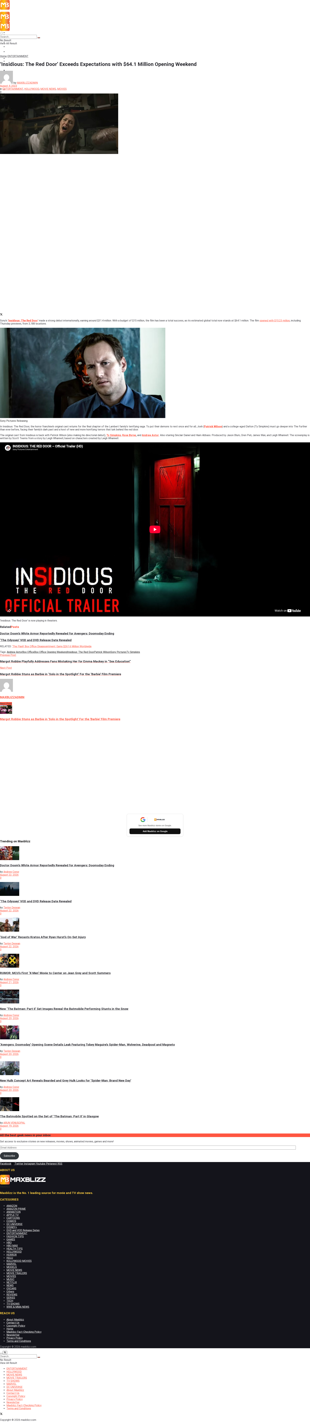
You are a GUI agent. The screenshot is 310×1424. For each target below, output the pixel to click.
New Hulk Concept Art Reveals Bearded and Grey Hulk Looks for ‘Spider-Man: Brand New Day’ (65, 1080)
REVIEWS (11, 1294)
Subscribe (9, 1155)
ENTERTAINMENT (16, 32)
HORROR (11, 1254)
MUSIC (10, 1279)
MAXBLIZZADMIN (27, 82)
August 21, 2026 (9, 982)
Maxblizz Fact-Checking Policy (23, 1331)
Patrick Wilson (213, 426)
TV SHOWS (13, 1303)
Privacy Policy (14, 1338)
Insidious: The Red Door (23, 320)
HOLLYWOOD (31, 88)
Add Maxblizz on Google (155, 831)
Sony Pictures (118, 652)
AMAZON (11, 1205)
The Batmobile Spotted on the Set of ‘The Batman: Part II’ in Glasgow (49, 1116)
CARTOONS (13, 1218)
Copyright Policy (15, 1325)
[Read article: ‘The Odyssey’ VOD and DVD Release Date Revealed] (155, 889)
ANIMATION (13, 1211)
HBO (9, 1242)
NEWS (10, 1285)
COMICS (11, 1221)
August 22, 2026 (9, 874)
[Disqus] (155, 767)
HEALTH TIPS (14, 1248)
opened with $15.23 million (275, 320)
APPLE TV (12, 1215)
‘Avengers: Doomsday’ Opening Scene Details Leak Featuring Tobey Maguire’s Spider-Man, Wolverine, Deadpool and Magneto (87, 1044)
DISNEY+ (11, 1227)
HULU (9, 1257)
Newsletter (13, 1334)
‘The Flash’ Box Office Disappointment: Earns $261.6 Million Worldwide (52, 646)
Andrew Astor (14, 652)
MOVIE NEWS (14, 51)
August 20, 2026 (9, 1018)
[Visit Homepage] (23, 8)
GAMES (10, 1239)
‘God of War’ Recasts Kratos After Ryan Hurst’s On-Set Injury (43, 937)
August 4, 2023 (8, 85)
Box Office (28, 652)
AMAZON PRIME (16, 1208)
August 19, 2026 (9, 1125)
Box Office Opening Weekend (50, 652)
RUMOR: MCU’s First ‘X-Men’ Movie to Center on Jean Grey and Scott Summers (55, 973)
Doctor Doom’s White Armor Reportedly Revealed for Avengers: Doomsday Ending (57, 633)
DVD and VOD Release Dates (23, 1230)
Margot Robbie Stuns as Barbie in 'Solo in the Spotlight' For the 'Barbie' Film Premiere (60, 719)
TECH (9, 1300)
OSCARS (11, 1288)
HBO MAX (12, 1245)
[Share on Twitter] (1, 314)
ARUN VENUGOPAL (14, 1122)
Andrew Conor (11, 871)
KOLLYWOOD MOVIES (19, 1260)
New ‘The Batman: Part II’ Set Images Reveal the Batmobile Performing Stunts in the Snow (64, 1009)
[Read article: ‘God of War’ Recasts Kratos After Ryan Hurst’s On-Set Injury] (155, 925)
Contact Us (12, 1322)
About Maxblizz (15, 1319)
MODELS (11, 1267)
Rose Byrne (129, 435)
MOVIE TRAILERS (16, 1273)
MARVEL (11, 1264)
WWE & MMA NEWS (17, 1306)
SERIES (10, 1297)
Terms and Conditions (18, 1341)
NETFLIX (11, 1282)
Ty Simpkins (113, 435)
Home (3, 56)
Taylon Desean (11, 907)
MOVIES (62, 88)
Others (10, 1291)
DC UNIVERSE (14, 1224)
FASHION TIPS (15, 1236)
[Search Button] (38, 37)
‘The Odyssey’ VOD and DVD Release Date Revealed (36, 640)
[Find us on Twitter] (1, 1414)
